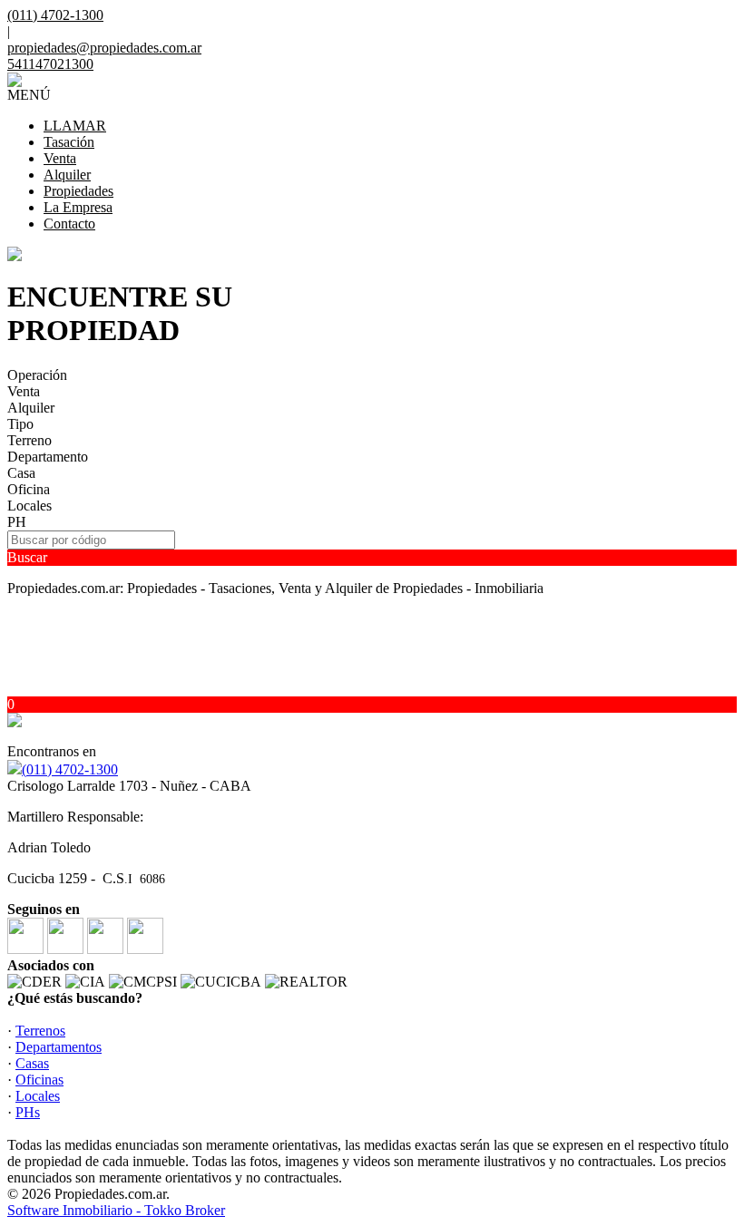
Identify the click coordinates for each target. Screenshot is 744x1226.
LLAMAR (75, 125)
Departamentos (58, 1047)
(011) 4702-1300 (70, 769)
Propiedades (78, 191)
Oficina (28, 489)
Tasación (69, 142)
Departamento (47, 456)
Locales (29, 505)
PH (16, 522)
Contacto (69, 223)
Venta (60, 158)
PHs (27, 1112)
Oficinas (39, 1079)
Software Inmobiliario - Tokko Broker (116, 1210)
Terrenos (40, 1030)
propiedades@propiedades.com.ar (104, 47)
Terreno (29, 440)
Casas (32, 1063)
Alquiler (67, 174)
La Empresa (78, 207)
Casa (21, 473)
